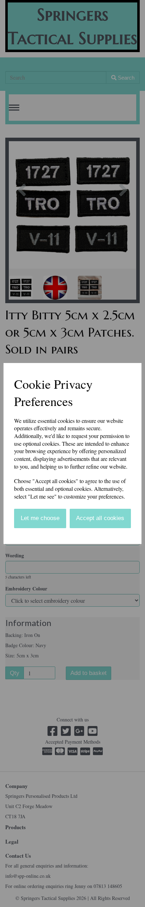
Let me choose (40, 518)
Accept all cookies (100, 518)
